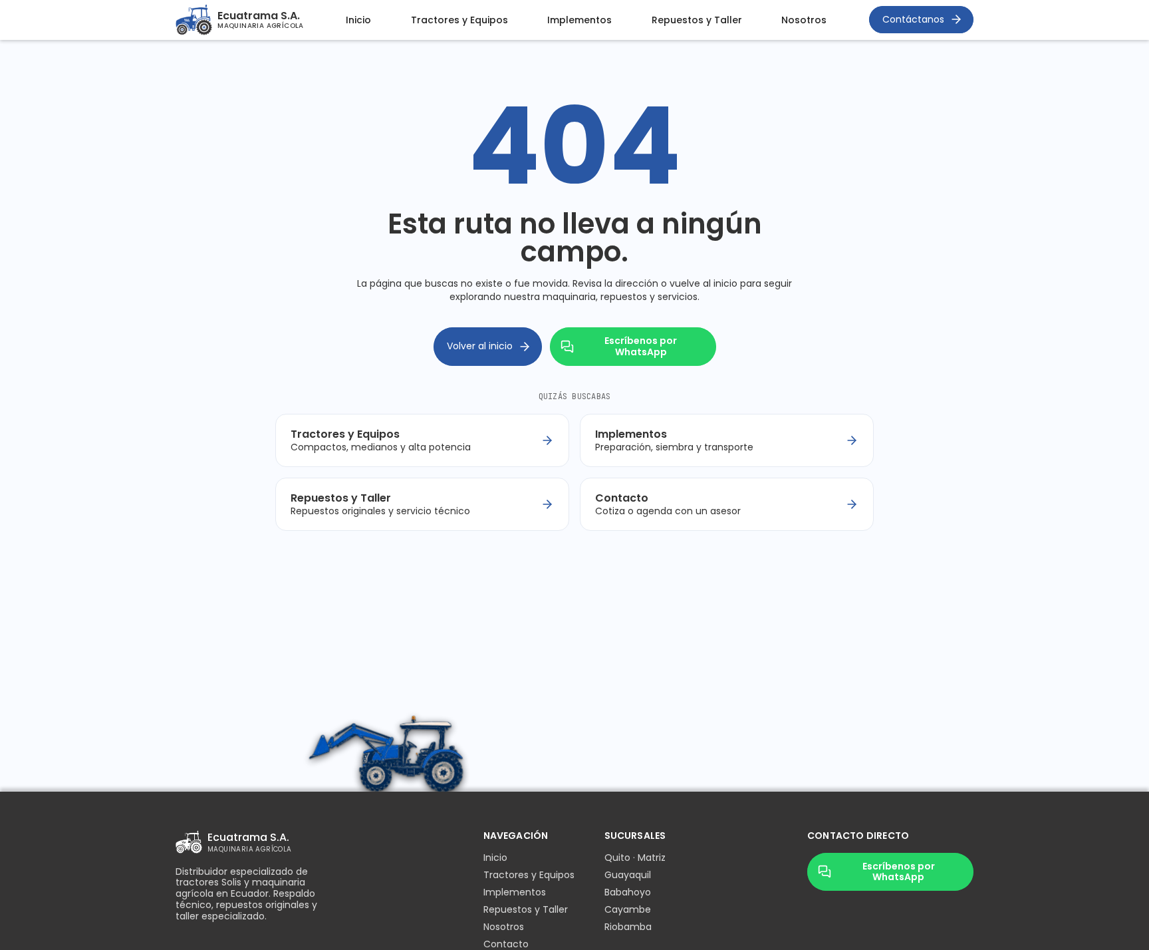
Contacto (506, 944)
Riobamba (628, 926)
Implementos (579, 20)
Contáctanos (913, 19)
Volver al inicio (480, 346)
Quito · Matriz (635, 857)
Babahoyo (627, 892)
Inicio (358, 20)
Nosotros (804, 20)
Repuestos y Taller (697, 20)
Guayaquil (627, 874)
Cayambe (627, 909)
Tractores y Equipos (459, 20)
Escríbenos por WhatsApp (640, 346)
